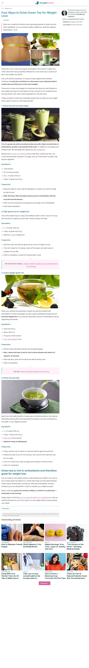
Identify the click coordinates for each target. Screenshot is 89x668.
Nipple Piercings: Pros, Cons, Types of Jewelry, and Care (55, 546)
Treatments (5, 542)
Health (25, 571)
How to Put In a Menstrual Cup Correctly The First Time (55, 576)
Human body (48, 571)
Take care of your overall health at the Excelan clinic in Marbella (31, 576)
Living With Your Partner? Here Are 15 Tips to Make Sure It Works (10, 576)
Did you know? (27, 542)
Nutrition (70, 571)
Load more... (44, 583)
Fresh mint (7, 438)
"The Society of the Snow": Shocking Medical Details (75, 546)
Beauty (47, 542)
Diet (2, 8)
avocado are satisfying (18, 154)
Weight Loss (8, 8)
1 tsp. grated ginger (10, 339)
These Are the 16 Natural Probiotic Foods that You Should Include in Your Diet (77, 576)
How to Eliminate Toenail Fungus (11, 545)
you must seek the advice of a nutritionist (34, 497)
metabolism (41, 150)
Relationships (5, 571)
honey (12, 235)
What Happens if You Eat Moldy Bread (32, 545)
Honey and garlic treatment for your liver (34, 371)
